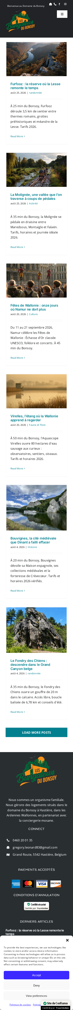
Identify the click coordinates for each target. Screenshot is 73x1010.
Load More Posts (36, 732)
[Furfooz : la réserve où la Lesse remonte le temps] (36, 59)
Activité (33, 203)
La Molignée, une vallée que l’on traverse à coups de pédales (36, 197)
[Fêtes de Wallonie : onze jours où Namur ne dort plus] (36, 281)
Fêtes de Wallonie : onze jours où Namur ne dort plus (34, 307)
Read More (16, 136)
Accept (36, 975)
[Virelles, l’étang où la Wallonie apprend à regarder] (36, 391)
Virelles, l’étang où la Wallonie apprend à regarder (34, 418)
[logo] (20, 12)
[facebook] (59, 4)
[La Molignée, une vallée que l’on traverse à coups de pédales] (36, 170)
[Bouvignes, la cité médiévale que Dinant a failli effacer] (36, 507)
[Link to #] (50, 4)
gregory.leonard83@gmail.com (35, 847)
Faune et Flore (37, 425)
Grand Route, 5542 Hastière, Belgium (39, 854)
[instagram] (65, 4)
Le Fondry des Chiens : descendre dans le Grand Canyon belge (30, 665)
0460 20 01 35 (22, 840)
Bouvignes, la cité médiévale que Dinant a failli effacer (33, 540)
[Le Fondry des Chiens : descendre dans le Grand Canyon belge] (36, 630)
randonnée (35, 92)
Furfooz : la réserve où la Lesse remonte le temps (35, 86)
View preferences (36, 995)
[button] (67, 940)
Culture (33, 314)
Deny (36, 985)
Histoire (32, 547)
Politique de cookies (20, 1004)
